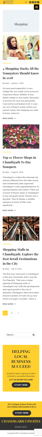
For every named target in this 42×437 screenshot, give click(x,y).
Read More (9, 118)
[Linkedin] (33, 2)
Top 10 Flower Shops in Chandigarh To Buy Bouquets (19, 162)
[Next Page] (18, 313)
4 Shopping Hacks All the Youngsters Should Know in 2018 (21, 73)
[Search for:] (21, 334)
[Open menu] (36, 7)
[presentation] (21, 47)
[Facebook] (30, 2)
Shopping (7, 63)
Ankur (7, 83)
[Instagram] (35, 2)
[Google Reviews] (38, 2)
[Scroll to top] (37, 434)
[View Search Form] (26, 2)
